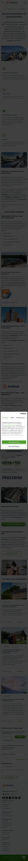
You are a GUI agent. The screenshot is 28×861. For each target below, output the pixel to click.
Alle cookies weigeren (14, 446)
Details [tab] (12, 417)
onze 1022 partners (10, 425)
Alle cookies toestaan (14, 442)
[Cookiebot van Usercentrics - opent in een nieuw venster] (20, 414)
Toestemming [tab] (5, 417)
